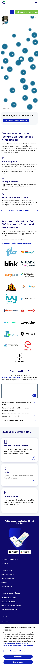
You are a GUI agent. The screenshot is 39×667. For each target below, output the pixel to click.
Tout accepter (18, 662)
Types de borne (6, 570)
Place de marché (6, 586)
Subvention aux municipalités (11, 606)
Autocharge (5, 582)
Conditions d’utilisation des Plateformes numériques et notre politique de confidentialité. (18, 644)
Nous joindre (5, 621)
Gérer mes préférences (18, 651)
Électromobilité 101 (8, 578)
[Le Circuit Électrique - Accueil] (3, 2)
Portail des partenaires (9, 610)
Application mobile (7, 574)
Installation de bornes (8, 598)
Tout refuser (18, 657)
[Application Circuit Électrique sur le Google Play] (25, 552)
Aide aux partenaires (8, 602)
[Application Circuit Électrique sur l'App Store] (13, 552)
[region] (19, 645)
